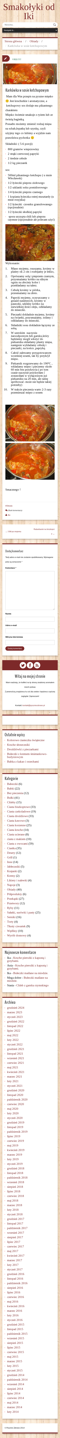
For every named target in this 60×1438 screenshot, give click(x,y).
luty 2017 (13, 1264)
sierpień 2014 (15, 1388)
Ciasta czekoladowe (18, 811)
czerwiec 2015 (15, 1352)
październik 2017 (17, 1228)
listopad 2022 (15, 1026)
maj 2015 (12, 1356)
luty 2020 (13, 1113)
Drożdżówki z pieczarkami (22, 749)
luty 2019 (13, 1159)
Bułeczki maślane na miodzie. (30, 973)
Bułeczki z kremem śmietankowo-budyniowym (27, 755)
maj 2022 (12, 1035)
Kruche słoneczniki (18, 744)
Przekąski (12, 898)
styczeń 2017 (15, 1269)
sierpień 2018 (15, 1186)
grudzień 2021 (15, 1049)
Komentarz (10, 568)
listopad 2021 (15, 1053)
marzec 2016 (14, 1310)
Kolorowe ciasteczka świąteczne (25, 740)
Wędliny (12, 930)
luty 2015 (13, 1365)
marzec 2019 (14, 1154)
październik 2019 (17, 1131)
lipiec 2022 (13, 1030)
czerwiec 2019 (15, 1140)
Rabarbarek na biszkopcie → (44, 531)
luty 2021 (13, 1081)
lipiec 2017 (13, 1241)
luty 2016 (13, 1315)
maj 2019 (12, 1145)
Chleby (11, 802)
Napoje (11, 885)
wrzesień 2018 (15, 1182)
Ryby (10, 907)
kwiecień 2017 (15, 1255)
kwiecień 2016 (15, 1306)
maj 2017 (12, 1251)
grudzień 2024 (15, 1007)
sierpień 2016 (15, 1287)
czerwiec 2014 (15, 1398)
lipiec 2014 (13, 1393)
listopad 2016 (15, 1278)
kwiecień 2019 (15, 1150)
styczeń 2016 (15, 1320)
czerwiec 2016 (15, 1297)
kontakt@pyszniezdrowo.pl (33, 705)
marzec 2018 (14, 1205)
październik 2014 (17, 1379)
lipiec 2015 (13, 1347)
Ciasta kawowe (16, 820)
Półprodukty (14, 894)
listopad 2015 (15, 1329)
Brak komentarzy (15, 510)
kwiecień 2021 (15, 1072)
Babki (10, 788)
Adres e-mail (11, 625)
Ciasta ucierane (16, 834)
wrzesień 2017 (15, 1232)
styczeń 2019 (15, 1163)
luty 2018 (13, 1209)
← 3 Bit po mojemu (13, 532)
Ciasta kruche (15, 829)
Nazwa (8, 614)
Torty (10, 921)
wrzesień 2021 (15, 1058)
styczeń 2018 (15, 1214)
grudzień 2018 (15, 1168)
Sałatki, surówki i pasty (21, 912)
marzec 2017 (14, 1260)
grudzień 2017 (15, 1219)
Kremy (11, 875)
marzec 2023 (14, 1012)
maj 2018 (12, 1200)
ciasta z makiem (16, 839)
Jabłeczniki (13, 866)
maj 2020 (12, 1108)
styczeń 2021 (15, 1085)
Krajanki (12, 871)
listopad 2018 (15, 1173)
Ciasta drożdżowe (17, 816)
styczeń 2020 (15, 1117)
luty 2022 (13, 1039)
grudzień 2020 (15, 1090)
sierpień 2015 (15, 1342)
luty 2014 (13, 1411)
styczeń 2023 (15, 1016)
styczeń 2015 (15, 1370)
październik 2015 (17, 1333)
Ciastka (11, 848)
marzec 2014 (14, 1407)
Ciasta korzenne (16, 825)
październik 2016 (17, 1283)
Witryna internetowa (14, 637)
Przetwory (13, 903)
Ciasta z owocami (17, 843)
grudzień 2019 (15, 1122)
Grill (9, 857)
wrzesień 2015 (15, 1338)
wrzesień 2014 (15, 1384)
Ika (9, 515)
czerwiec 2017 (15, 1246)
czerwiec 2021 (15, 1062)
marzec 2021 (14, 1076)
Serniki (11, 917)
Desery (11, 852)
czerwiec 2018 (15, 1196)
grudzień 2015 (15, 1324)
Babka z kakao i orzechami (23, 761)
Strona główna (13, 41)
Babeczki (12, 784)
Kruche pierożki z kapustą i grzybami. (26, 959)
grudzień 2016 (15, 1274)
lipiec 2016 (13, 1292)
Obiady (34, 41)
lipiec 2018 (13, 1191)
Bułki (10, 797)
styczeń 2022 (15, 1044)
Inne (9, 862)
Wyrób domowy (17, 935)
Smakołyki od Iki (29, 11)
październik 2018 (17, 1177)
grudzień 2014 (15, 1375)
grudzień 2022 (15, 1021)
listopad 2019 (15, 1127)
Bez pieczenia (15, 793)
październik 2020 (17, 1099)
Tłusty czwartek (16, 926)
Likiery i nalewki (17, 880)
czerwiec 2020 (15, 1104)
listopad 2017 (15, 1223)
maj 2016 (12, 1301)
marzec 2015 (14, 1361)
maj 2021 (12, 1067)
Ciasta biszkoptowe (18, 806)
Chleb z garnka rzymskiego (32, 985)
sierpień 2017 (15, 1237)
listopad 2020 (15, 1095)
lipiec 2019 (13, 1136)
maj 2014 (12, 1402)
